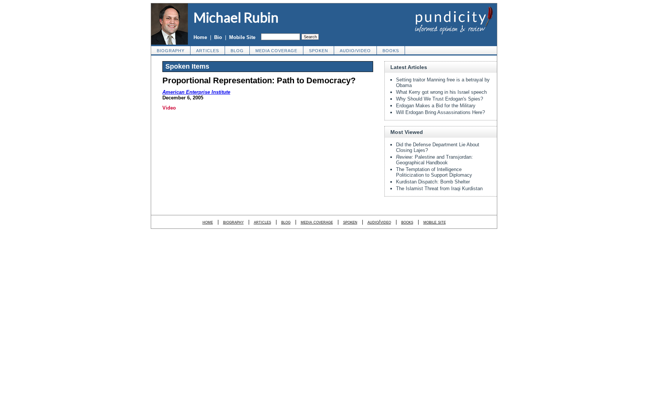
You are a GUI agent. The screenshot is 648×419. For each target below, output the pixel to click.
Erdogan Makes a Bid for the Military (436, 105)
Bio (218, 37)
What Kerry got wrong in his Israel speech (441, 92)
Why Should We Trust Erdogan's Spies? (439, 99)
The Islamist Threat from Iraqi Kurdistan (439, 188)
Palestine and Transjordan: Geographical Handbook (434, 159)
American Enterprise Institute (196, 92)
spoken (318, 50)
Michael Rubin (236, 17)
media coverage (276, 50)
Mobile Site (242, 37)
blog (237, 50)
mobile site (434, 222)
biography (170, 50)
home (207, 222)
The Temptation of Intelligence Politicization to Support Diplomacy (434, 172)
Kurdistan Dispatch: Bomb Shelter (433, 182)
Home (200, 37)
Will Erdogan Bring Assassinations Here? (440, 112)
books (390, 50)
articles (207, 50)
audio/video (355, 50)
